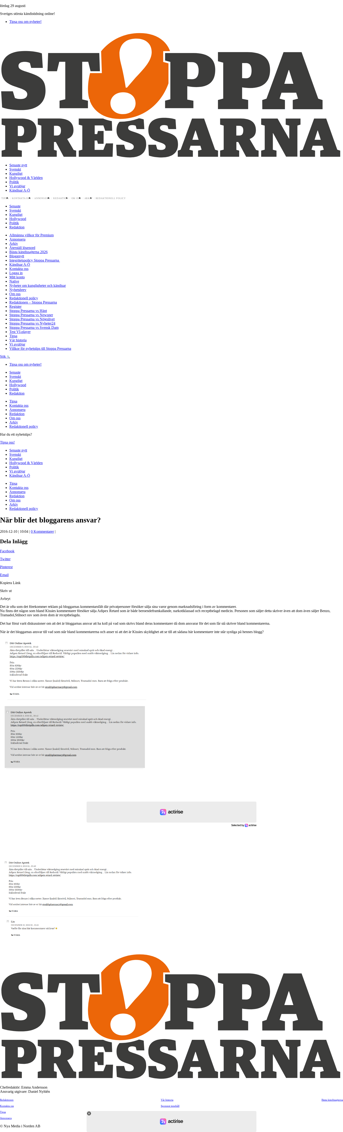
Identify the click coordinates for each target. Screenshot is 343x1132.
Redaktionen (7, 1099)
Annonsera (42, 198)
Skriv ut (6, 591)
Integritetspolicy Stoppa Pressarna (34, 260)
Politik (14, 182)
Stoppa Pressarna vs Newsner (31, 315)
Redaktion (60, 198)
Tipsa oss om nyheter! (25, 22)
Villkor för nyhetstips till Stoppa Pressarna (40, 348)
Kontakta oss (21, 198)
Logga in (16, 273)
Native (14, 281)
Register (15, 306)
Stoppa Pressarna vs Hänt (28, 311)
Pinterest (6, 567)
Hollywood (17, 219)
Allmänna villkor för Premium (31, 235)
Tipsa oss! (7, 442)
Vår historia (18, 340)
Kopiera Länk (10, 583)
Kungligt (15, 173)
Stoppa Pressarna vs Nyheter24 (32, 323)
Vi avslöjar (17, 186)
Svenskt (15, 169)
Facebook (7, 551)
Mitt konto (17, 277)
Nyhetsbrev (17, 290)
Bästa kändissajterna (332, 1099)
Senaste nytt (18, 165)
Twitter (5, 559)
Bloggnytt (16, 256)
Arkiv (88, 198)
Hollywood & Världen (26, 178)
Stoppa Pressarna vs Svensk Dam (34, 327)
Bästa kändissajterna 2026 (28, 252)
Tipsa (5, 198)
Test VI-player (20, 332)
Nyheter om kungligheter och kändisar (37, 285)
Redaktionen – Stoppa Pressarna (33, 302)
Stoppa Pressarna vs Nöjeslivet (32, 319)
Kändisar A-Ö (19, 190)
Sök (3, 356)
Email (4, 575)
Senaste (15, 206)
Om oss (76, 198)
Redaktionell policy (111, 198)
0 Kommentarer (42, 531)
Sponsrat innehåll (170, 1105)
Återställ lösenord (22, 248)
